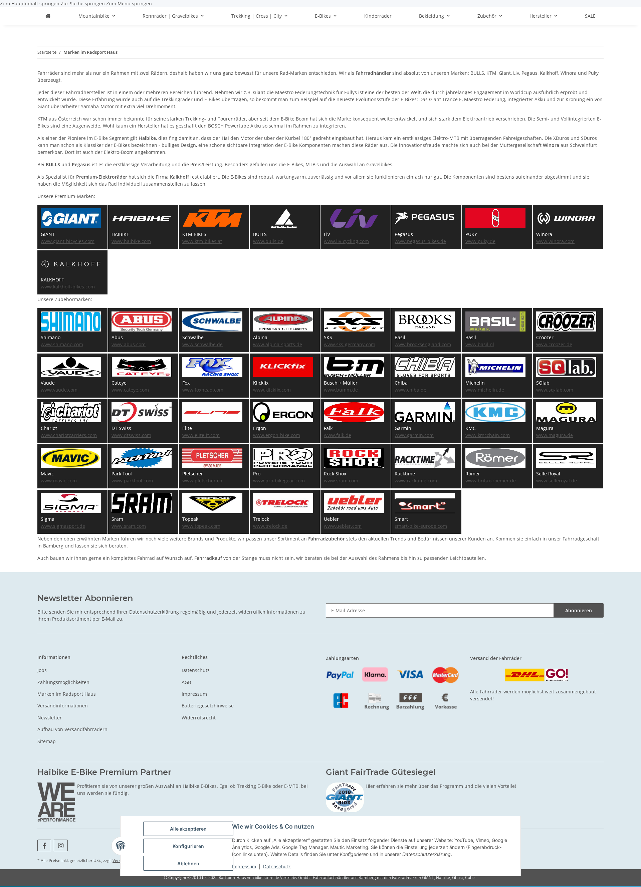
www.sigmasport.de (63, 526)
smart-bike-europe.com (421, 526)
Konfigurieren (188, 846)
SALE (590, 16)
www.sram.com (341, 480)
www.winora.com (555, 241)
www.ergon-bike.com (276, 435)
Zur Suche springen (83, 3)
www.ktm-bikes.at (202, 241)
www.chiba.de (410, 390)
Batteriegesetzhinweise (208, 705)
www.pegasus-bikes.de (420, 241)
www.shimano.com (62, 344)
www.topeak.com (201, 526)
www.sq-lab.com (554, 390)
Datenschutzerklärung (154, 612)
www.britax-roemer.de (490, 480)
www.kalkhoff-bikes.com (68, 286)
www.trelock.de (270, 526)
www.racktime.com (416, 480)
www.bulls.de (268, 241)
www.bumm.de (341, 390)
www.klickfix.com (272, 390)
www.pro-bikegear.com (279, 480)
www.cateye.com (130, 390)
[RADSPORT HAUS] (48, 16)
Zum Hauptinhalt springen (30, 3)
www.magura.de (554, 435)
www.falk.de (337, 435)
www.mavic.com (59, 480)
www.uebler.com (343, 526)
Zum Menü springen (129, 3)
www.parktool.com (132, 480)
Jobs (42, 670)
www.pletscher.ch (202, 480)
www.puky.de (480, 241)
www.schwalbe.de (202, 344)
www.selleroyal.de (556, 480)
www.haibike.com (131, 241)
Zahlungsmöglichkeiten (63, 682)
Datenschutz (277, 866)
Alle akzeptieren (188, 829)
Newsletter (49, 717)
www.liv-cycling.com (346, 241)
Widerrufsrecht (199, 717)
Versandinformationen (62, 705)
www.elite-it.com (201, 435)
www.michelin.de (484, 390)
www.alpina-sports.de (277, 344)
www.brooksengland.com (423, 344)
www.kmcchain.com (487, 435)
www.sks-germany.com (349, 344)
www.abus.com (129, 344)
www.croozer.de (554, 344)
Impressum (244, 866)
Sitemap (46, 741)
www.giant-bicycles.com (67, 241)
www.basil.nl (479, 344)
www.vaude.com (59, 390)
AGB (186, 682)
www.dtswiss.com (131, 435)
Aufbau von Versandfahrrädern (72, 729)
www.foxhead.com (202, 390)
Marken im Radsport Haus (66, 694)
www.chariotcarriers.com (69, 435)
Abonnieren (578, 610)
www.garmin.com (414, 435)
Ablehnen (188, 863)
